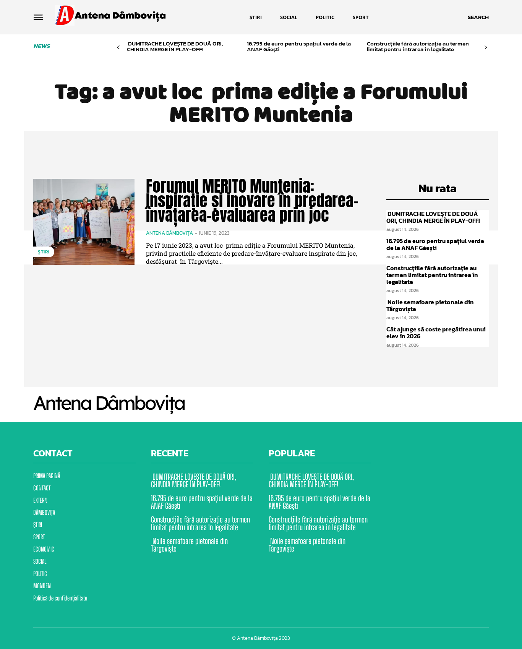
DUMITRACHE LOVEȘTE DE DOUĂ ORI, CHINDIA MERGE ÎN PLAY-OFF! (175, 46)
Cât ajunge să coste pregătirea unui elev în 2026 (436, 332)
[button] (478, 17)
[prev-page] (118, 47)
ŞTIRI (44, 251)
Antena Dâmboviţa (169, 233)
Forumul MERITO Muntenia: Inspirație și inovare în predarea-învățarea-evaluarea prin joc (252, 200)
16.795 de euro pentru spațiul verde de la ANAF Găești (299, 46)
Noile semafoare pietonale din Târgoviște (430, 305)
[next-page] (486, 47)
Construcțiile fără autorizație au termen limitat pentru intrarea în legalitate (418, 46)
